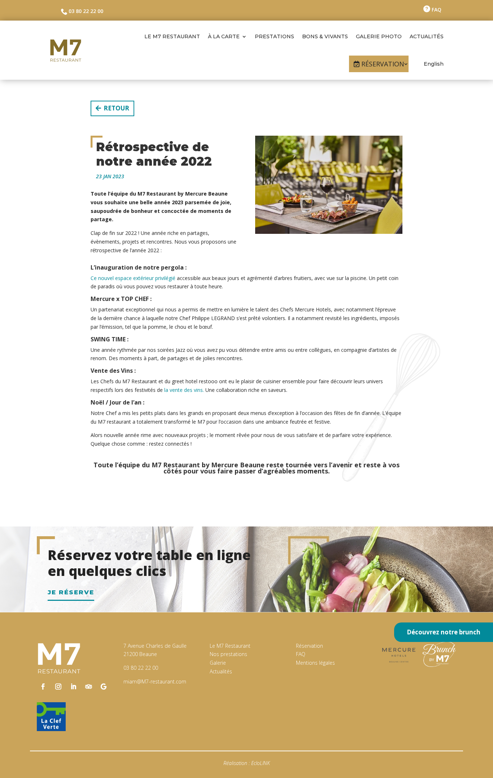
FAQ (435, 9)
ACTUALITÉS (427, 36)
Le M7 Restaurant (230, 645)
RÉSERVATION (382, 64)
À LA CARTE (224, 36)
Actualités (221, 671)
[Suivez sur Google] (103, 687)
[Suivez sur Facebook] (43, 687)
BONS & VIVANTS (325, 36)
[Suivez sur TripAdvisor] (88, 687)
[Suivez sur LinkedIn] (73, 687)
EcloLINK (260, 763)
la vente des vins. (184, 389)
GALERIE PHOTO (379, 36)
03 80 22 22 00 (85, 11)
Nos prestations (228, 654)
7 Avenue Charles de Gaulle (155, 645)
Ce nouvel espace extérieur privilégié (133, 278)
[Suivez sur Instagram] (58, 687)
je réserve (71, 592)
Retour (116, 108)
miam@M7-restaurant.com (154, 681)
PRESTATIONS (274, 36)
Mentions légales (315, 662)
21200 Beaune (140, 654)
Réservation (309, 645)
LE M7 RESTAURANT (172, 36)
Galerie (218, 662)
